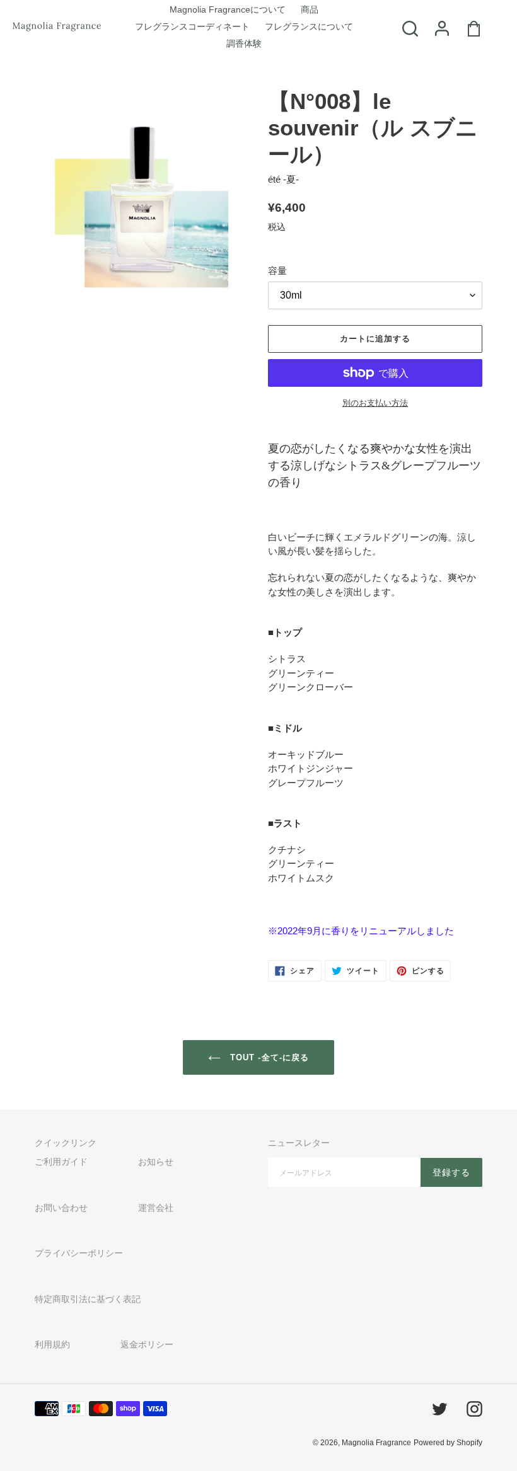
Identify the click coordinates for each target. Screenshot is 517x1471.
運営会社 (155, 1208)
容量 (277, 270)
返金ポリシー (146, 1344)
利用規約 (52, 1344)
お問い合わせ (61, 1208)
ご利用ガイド (61, 1162)
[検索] (402, 27)
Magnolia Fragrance (376, 1442)
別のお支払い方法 (375, 403)
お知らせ (155, 1162)
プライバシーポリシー (79, 1253)
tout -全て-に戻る (268, 1057)
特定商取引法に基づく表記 (88, 1299)
